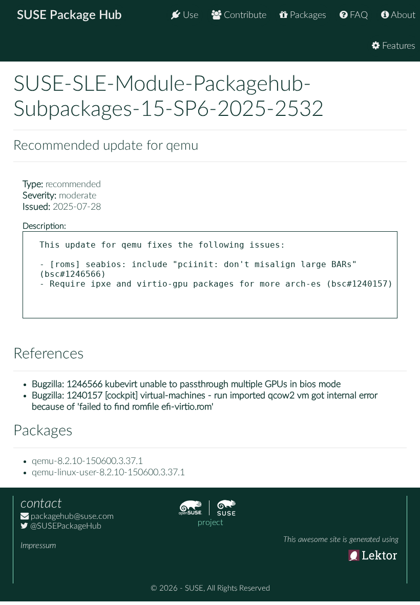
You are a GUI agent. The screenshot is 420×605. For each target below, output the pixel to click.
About (402, 15)
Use (189, 15)
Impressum (38, 545)
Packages (306, 15)
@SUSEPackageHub (64, 526)
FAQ (357, 15)
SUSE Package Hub (69, 15)
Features (397, 46)
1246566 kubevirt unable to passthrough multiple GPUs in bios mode (204, 384)
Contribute (243, 15)
